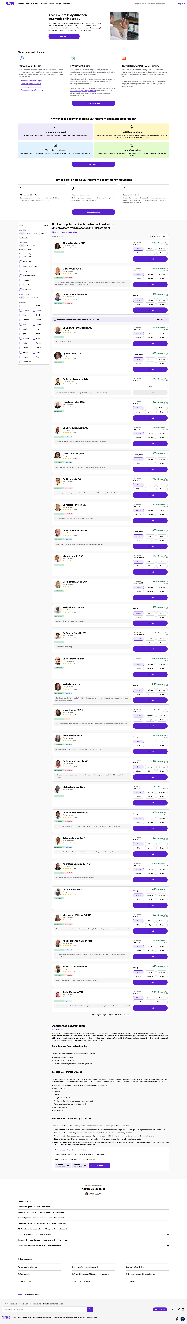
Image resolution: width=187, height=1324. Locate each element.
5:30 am (140, 412)
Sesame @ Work (68, 1317)
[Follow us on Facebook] (172, 1309)
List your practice (57, 1317)
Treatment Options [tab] (79, 1150)
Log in (180, 4)
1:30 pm (140, 514)
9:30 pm (151, 485)
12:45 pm (139, 617)
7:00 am (151, 848)
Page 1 (93, 1014)
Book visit (157, 259)
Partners (82, 1317)
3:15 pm (152, 300)
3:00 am (163, 359)
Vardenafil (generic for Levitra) (32, 90)
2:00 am (163, 459)
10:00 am (139, 333)
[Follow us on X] (176, 1309)
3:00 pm (151, 253)
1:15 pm (164, 510)
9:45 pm (140, 591)
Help (95, 1317)
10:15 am (151, 333)
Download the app (55, 3)
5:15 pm (164, 741)
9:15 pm (152, 278)
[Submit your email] (90, 1309)
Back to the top (58, 1030)
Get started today (93, 103)
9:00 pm (140, 278)
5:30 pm (140, 745)
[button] (93, 1201)
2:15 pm (152, 249)
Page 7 (128, 1014)
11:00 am (139, 274)
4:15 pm (152, 304)
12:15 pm (151, 613)
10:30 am (163, 333)
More (162, 253)
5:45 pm (151, 745)
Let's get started (93, 212)
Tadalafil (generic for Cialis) (31, 84)
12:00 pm (139, 613)
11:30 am (151, 767)
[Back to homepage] (10, 3)
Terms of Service (37, 1317)
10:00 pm (163, 485)
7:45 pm (144, 1002)
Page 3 (104, 1014)
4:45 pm (139, 741)
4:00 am (139, 408)
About (14, 1317)
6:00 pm (151, 617)
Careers (24, 1317)
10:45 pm (151, 976)
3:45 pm (140, 304)
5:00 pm (151, 741)
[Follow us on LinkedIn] (183, 1309)
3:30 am (151, 363)
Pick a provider (93, 164)
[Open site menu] (3, 4)
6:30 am (163, 844)
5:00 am (163, 408)
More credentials (25, 249)
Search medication (101, 1165)
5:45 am (163, 792)
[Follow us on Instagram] (179, 1309)
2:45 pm (140, 253)
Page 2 (98, 1014)
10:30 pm (139, 489)
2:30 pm (163, 249)
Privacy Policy (47, 1317)
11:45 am (163, 767)
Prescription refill (32, 3)
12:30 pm (139, 510)
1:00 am (140, 459)
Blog (29, 1317)
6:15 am (152, 797)
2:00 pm (140, 249)
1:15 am (152, 536)
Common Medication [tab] (62, 1150)
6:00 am (151, 412)
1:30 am (152, 459)
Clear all (45, 225)
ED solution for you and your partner (83, 91)
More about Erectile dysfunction (64, 232)
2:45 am (151, 359)
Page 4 (110, 1014)
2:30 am (140, 359)
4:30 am (151, 408)
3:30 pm (163, 300)
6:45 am (140, 848)
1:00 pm (152, 510)
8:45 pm (163, 274)
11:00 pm (151, 489)
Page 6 (122, 1014)
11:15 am (152, 274)
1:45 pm (152, 514)
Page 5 (116, 1014)
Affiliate (76, 1317)
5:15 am (140, 792)
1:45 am (140, 540)
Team (19, 1317)
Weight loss (43, 3)
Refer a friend (67, 3)
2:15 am (152, 566)
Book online (64, 36)
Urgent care (20, 3)
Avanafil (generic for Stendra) (31, 87)
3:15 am (140, 363)
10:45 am (139, 337)
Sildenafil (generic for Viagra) (31, 81)
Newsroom (89, 1317)
